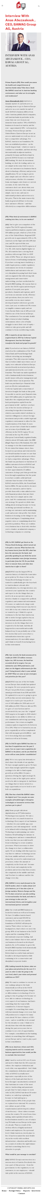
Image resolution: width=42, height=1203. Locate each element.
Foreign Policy (15, 1191)
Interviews (36, 1191)
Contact (21, 1193)
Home (4, 1191)
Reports (26, 1191)
